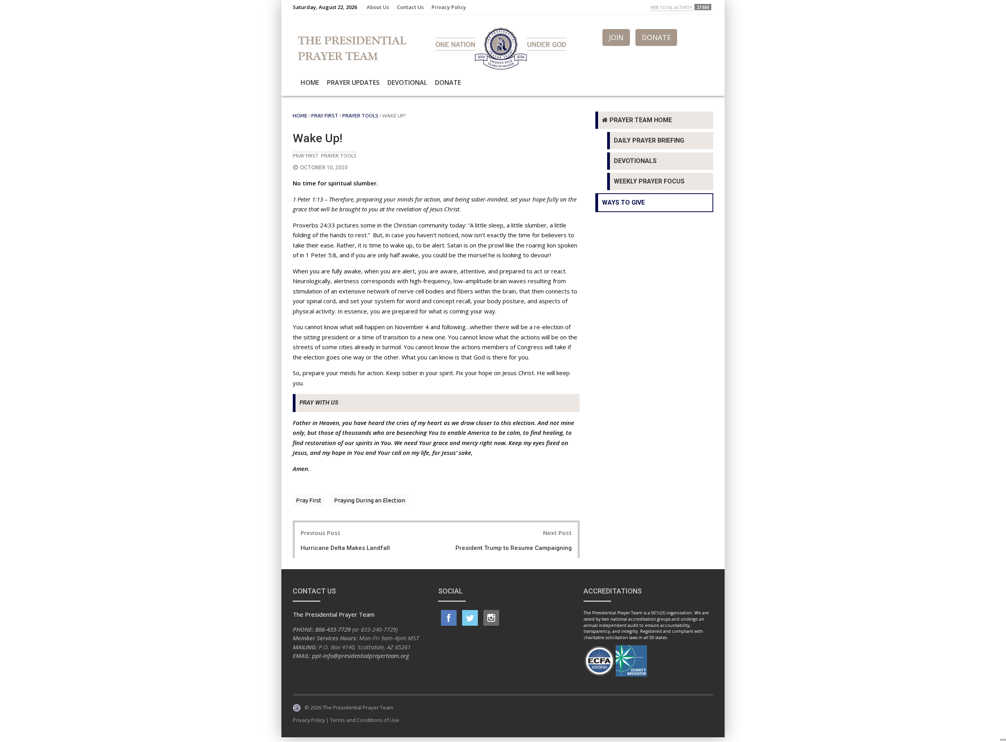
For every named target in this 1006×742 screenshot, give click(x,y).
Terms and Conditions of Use (364, 720)
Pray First (324, 115)
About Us (378, 7)
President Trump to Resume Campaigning (513, 547)
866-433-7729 (333, 629)
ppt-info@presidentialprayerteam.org (360, 656)
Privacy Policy (448, 7)
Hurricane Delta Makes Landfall (345, 547)
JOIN (616, 37)
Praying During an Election (369, 500)
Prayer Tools (360, 115)
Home (310, 82)
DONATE (656, 37)
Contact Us (410, 7)
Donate (448, 82)
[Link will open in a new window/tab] (449, 618)
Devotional (407, 82)
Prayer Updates (353, 82)
